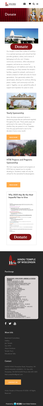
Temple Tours (9, 351)
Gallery (7, 341)
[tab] (21, 196)
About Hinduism (10, 348)
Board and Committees (12, 338)
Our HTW (8, 346)
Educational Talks (10, 354)
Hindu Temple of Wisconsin (14, 391)
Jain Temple (8, 343)
